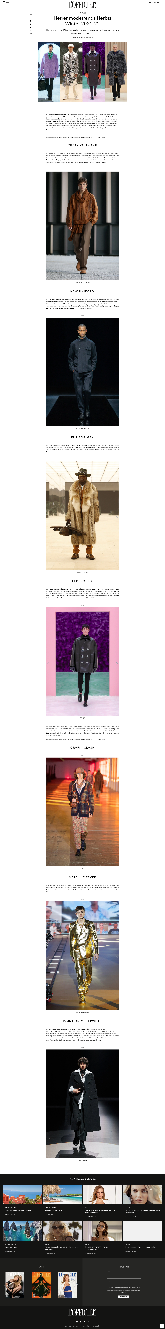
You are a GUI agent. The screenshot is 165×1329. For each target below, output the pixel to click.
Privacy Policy (123, 1292)
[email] (30, 14)
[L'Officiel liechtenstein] (82, 5)
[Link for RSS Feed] (88, 1322)
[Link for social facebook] (80, 1322)
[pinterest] (30, 21)
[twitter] (30, 27)
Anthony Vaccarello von (62, 595)
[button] (117, 228)
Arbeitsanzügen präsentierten (56, 306)
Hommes (82, 13)
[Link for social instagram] (77, 1322)
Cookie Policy (95, 1326)
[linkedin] (30, 24)
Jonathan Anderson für (89, 591)
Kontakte (76, 1326)
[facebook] (30, 18)
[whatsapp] (30, 30)
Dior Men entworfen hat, (63, 450)
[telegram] (30, 33)
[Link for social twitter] (84, 1322)
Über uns (68, 1326)
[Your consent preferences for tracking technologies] (162, 1326)
